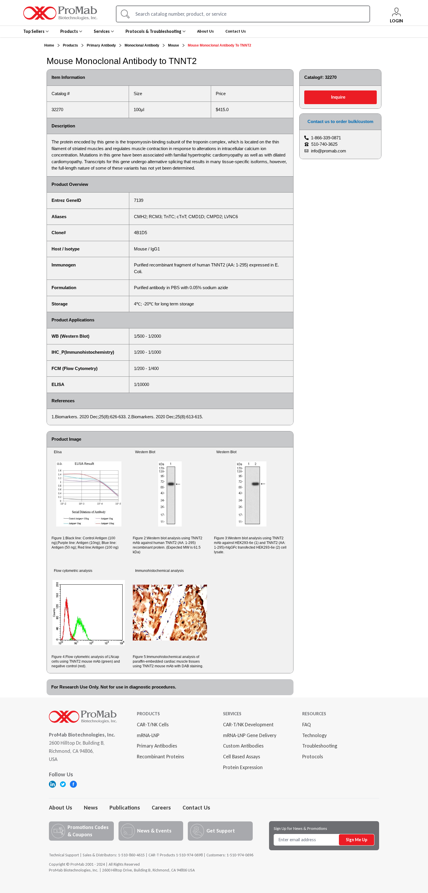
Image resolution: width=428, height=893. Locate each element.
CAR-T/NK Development (248, 724)
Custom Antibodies (243, 746)
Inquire (338, 97)
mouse (173, 45)
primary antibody (101, 45)
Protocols (312, 756)
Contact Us (196, 807)
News (91, 807)
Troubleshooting (319, 746)
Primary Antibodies (157, 746)
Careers (161, 807)
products (70, 45)
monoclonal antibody (142, 45)
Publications (124, 807)
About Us (60, 807)
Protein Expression (243, 767)
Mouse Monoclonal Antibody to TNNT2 (219, 45)
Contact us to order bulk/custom (340, 121)
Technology (314, 735)
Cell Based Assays (241, 756)
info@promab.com (328, 150)
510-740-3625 (324, 144)
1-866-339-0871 (326, 137)
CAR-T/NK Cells (153, 724)
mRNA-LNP (148, 735)
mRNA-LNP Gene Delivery (249, 735)
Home (49, 45)
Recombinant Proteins (160, 756)
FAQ (306, 724)
